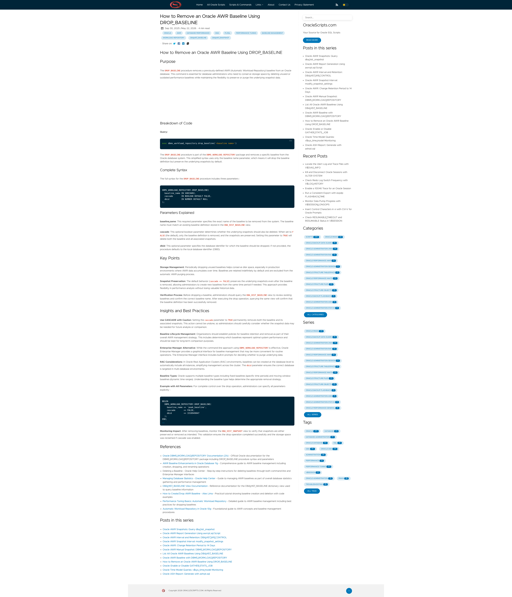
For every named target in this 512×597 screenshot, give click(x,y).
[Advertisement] (227, 98)
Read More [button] (312, 40)
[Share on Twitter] (174, 43)
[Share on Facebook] (179, 43)
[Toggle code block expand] (289, 393)
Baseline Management (272, 33)
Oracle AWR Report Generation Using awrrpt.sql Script (191, 533)
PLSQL (227, 33)
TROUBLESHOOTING (316, 484)
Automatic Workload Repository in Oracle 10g (187, 509)
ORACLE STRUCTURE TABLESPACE (322, 272)
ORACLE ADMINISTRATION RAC (320, 255)
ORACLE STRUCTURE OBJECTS (320, 290)
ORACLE (311, 431)
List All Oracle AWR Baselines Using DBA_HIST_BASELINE (193, 553)
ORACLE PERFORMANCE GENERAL (322, 408)
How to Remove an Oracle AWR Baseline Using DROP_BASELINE (197, 562)
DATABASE (331, 431)
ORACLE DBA (328, 449)
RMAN (343, 478)
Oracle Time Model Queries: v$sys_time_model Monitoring (193, 570)
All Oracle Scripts (216, 5)
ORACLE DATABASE (316, 443)
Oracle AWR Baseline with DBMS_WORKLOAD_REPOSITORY (195, 558)
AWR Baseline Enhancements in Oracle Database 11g (190, 463)
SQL (336, 443)
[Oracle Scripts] (177, 5)
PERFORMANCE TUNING (318, 467)
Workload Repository (173, 38)
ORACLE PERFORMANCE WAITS (321, 278)
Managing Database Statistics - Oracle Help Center (189, 478)
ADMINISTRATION (315, 455)
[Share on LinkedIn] (183, 43)
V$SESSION (312, 472)
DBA (217, 33)
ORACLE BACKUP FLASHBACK (320, 296)
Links (258, 5)
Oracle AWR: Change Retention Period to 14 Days (189, 545)
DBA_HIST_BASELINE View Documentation (185, 486)
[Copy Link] (188, 43)
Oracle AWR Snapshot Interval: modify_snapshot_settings (193, 541)
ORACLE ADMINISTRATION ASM (320, 302)
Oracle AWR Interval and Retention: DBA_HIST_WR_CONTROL (195, 537)
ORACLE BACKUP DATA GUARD (320, 243)
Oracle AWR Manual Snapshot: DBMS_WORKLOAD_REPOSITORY (197, 549)
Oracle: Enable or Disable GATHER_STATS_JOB (188, 566)
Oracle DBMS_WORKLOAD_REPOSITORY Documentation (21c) (196, 456)
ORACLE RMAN (333, 237)
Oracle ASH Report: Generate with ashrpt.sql (186, 574)
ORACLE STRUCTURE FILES (319, 284)
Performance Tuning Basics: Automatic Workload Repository (194, 501)
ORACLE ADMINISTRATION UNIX (321, 249)
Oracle (167, 33)
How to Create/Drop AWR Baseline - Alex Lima (188, 493)
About (271, 5)
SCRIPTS (312, 237)
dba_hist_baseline (198, 38)
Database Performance (198, 33)
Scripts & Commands (240, 5)
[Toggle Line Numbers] (289, 135)
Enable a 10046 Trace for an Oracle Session (328, 188)
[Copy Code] (283, 135)
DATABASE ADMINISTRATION (319, 437)
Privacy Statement (304, 5)
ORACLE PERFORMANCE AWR (320, 261)
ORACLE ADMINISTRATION (318, 478)
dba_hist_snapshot (220, 38)
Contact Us (284, 5)
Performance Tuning (246, 33)
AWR (179, 33)
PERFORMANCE (314, 461)
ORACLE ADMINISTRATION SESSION (322, 266)
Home (199, 5)
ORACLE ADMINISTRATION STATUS (322, 308)
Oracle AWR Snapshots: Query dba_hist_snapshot (189, 529)
